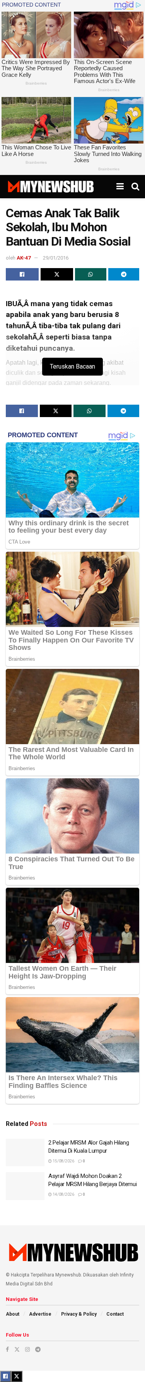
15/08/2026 (63, 1161)
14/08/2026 (63, 1194)
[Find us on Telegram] (38, 1349)
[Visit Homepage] (50, 186)
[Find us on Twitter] (17, 1349)
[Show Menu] (120, 186)
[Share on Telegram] (124, 274)
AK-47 (24, 258)
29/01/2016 (55, 258)
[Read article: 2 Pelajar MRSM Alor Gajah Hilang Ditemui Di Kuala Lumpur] (25, 1153)
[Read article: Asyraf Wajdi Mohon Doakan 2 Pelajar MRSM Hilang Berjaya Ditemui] (25, 1186)
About (12, 1314)
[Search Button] (135, 186)
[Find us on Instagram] (27, 1349)
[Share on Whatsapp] (90, 274)
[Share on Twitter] (57, 274)
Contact (115, 1314)
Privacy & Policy (79, 1314)
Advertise (40, 1314)
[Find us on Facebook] (7, 1349)
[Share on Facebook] (22, 274)
